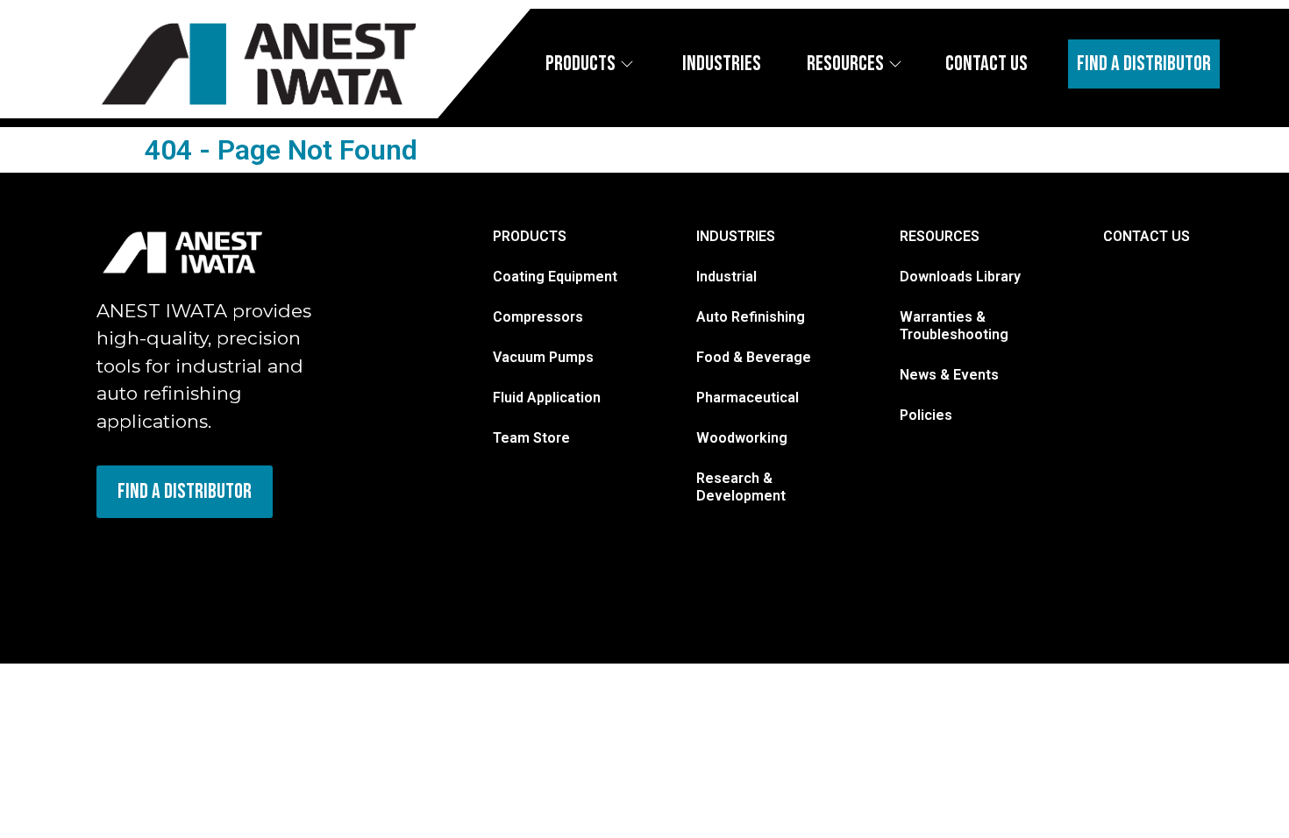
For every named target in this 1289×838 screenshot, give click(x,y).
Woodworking (741, 438)
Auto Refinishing (750, 317)
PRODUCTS (529, 236)
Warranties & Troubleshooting (954, 326)
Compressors (538, 317)
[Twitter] (206, 557)
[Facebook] (158, 557)
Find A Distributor (1144, 63)
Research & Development (741, 487)
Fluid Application (547, 397)
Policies (926, 415)
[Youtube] (254, 557)
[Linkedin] (302, 557)
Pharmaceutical (747, 397)
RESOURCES (939, 236)
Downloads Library (960, 276)
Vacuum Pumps (543, 357)
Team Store (531, 438)
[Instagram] (110, 557)
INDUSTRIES (735, 236)
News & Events (949, 374)
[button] (1257, 63)
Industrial (726, 276)
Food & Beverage (753, 357)
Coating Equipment (555, 276)
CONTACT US (1146, 236)
